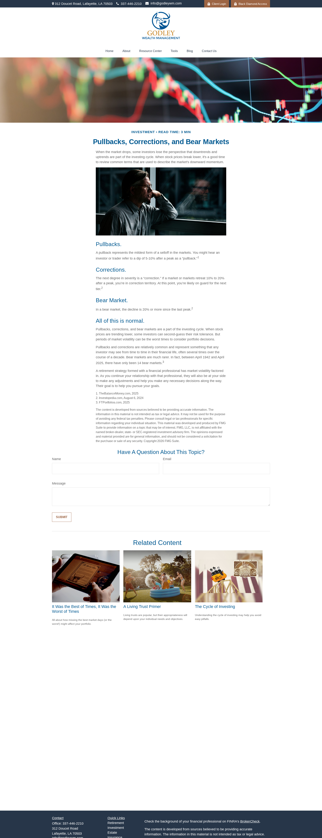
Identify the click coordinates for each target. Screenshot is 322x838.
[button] (109, 51)
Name (56, 459)
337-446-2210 (131, 4)
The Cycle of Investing (215, 606)
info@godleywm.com (166, 3)
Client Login (219, 3)
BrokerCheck (250, 821)
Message (59, 483)
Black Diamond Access (253, 3)
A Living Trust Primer (142, 606)
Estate (112, 832)
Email (167, 459)
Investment (116, 828)
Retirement (116, 823)
